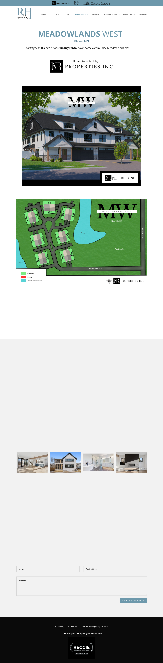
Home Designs (129, 14)
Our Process (55, 14)
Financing (143, 14)
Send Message (133, 600)
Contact (67, 14)
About (44, 14)
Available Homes (111, 14)
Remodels (96, 14)
